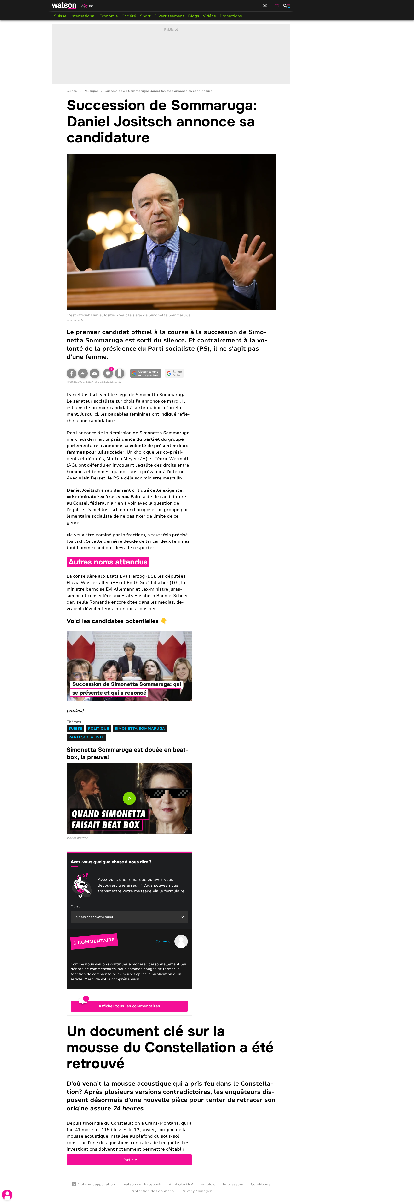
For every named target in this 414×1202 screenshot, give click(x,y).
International (83, 16)
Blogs (193, 16)
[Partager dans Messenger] (83, 373)
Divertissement (169, 16)
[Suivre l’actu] (174, 373)
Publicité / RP (181, 1184)
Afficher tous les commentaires (129, 1006)
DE (265, 5)
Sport (145, 16)
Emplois (208, 1184)
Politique (91, 91)
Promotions (231, 16)
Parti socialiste (86, 737)
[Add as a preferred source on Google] (145, 373)
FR (277, 5)
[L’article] (171, 1094)
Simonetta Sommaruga (140, 728)
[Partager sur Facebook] (71, 373)
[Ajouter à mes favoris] (119, 373)
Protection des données (152, 1191)
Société (129, 16)
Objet (75, 906)
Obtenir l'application (96, 1184)
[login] (7, 1195)
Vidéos (209, 16)
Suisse (60, 16)
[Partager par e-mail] (94, 373)
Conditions (260, 1184)
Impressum (233, 1184)
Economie (108, 16)
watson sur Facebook (142, 1184)
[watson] (64, 5)
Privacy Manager (196, 1191)
